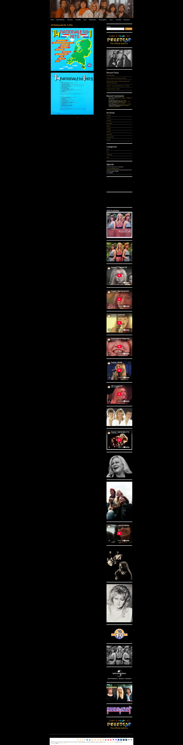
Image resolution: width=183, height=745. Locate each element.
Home (52, 19)
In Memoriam (92, 19)
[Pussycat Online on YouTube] (92, 739)
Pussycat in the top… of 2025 (113, 88)
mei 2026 (109, 118)
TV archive (118, 19)
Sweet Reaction (60, 19)
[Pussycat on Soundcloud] (95, 739)
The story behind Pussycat (113, 168)
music (108, 157)
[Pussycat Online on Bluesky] (87, 739)
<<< (78, 117)
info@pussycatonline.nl (110, 741)
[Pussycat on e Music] (124, 739)
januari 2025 (109, 134)
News (85, 19)
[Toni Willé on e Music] (126, 739)
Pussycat (70, 19)
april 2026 (109, 120)
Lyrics (111, 19)
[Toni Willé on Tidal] (131, 739)
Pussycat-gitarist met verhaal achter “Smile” (116, 78)
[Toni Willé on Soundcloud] (98, 739)
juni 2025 (109, 128)
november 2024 (110, 137)
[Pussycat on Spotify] (101, 739)
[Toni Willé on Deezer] (116, 739)
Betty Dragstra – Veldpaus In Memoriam (120, 98)
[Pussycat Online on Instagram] (82, 739)
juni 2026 (109, 115)
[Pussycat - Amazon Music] (118, 739)
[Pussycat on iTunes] (106, 739)
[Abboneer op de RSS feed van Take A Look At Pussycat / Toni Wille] (78, 739)
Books (108, 149)
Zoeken (109, 26)
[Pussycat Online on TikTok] (90, 739)
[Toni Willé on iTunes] (111, 739)
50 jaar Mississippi (111, 75)
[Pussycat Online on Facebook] (80, 739)
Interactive (127, 19)
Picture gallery (103, 19)
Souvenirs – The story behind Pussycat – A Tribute (118, 85)
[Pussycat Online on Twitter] (85, 739)
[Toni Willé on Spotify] (103, 739)
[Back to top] (180, 742)
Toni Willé (78, 19)
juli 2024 (108, 139)
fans (107, 152)
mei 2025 (109, 131)
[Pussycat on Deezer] (113, 739)
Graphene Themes (62, 743)
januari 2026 (109, 123)
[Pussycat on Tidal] (129, 739)
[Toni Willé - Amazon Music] (121, 739)
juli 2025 (108, 126)
